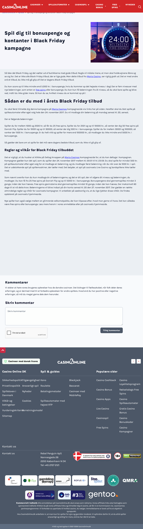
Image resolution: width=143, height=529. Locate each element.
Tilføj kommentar (111, 330)
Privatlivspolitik (11, 385)
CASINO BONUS (99, 6)
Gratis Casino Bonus (127, 410)
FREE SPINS (115, 6)
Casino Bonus (104, 389)
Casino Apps (103, 399)
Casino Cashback (106, 380)
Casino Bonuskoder (126, 420)
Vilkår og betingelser (8, 402)
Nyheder (21, 13)
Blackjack (74, 380)
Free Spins (102, 427)
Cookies (26, 400)
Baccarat (74, 385)
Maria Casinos (59, 109)
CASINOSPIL (81, 4)
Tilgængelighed (31, 380)
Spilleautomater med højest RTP (52, 402)
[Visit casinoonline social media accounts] (133, 361)
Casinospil (102, 418)
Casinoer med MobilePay (77, 393)
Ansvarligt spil (30, 385)
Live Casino (102, 408)
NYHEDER (130, 4)
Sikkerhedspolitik (11, 380)
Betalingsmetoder (50, 391)
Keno (43, 380)
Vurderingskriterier (11, 410)
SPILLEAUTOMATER (57, 4)
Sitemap (7, 415)
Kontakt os (8, 453)
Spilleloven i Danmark (9, 393)
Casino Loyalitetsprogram (129, 382)
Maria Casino (94, 76)
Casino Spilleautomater (128, 401)
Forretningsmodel (31, 410)
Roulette (45, 385)
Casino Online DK (8, 13)
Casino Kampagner (126, 429)
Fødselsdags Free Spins (129, 391)
